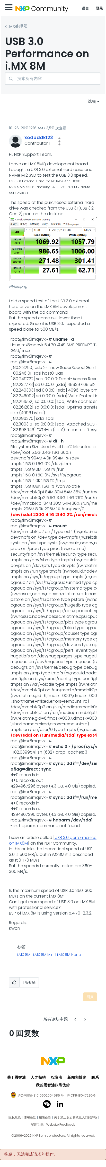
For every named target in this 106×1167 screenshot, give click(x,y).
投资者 (57, 1077)
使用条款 (30, 1117)
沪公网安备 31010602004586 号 (40, 1096)
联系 (95, 1077)
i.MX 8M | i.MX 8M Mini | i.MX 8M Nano (49, 955)
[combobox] (53, 79)
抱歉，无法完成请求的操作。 (31, 1154)
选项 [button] (92, 101)
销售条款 (45, 1117)
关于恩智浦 (16, 1077)
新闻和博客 (76, 1077)
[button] (59, 141)
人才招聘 (38, 1077)
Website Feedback (60, 1124)
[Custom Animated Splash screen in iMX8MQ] (84, 1019)
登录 (99, 8)
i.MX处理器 (17, 26)
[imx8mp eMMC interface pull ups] (75, 1019)
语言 (85, 8)
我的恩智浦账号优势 (53, 1085)
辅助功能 (37, 1124)
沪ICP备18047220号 (81, 1095)
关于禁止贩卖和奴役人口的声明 (75, 1117)
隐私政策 (14, 1117)
